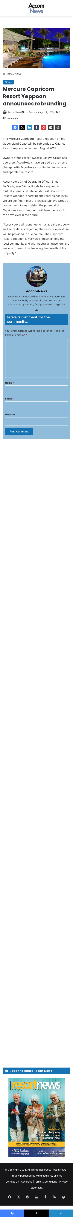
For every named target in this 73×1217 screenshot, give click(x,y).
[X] (22, 127)
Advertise (26, 1181)
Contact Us (12, 1181)
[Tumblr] (36, 127)
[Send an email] (23, 112)
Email (9, 398)
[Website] (36, 310)
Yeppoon (32, 210)
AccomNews (14, 112)
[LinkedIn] (29, 127)
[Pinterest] (43, 127)
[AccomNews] (36, 8)
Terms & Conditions (45, 1181)
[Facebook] (15, 127)
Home (9, 73)
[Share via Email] (51, 127)
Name (9, 382)
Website (10, 414)
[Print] (58, 127)
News (18, 73)
